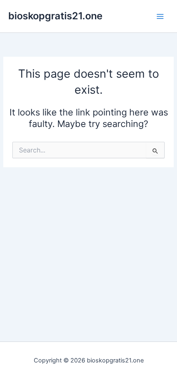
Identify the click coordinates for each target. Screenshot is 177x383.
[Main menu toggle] (160, 16)
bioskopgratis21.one (55, 16)
